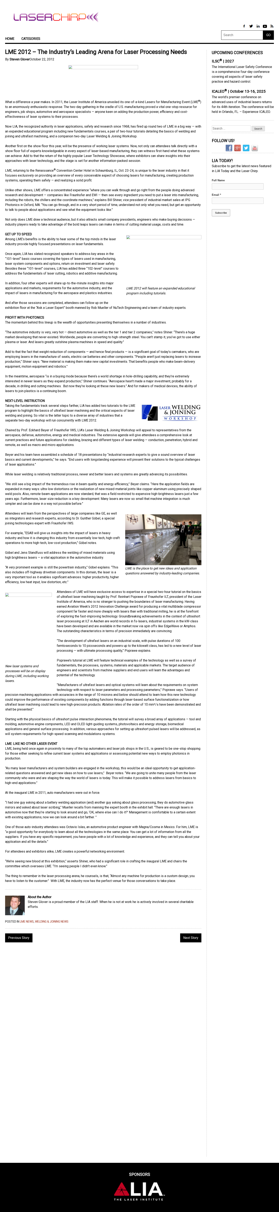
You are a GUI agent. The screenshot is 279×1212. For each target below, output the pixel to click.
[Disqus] (103, 998)
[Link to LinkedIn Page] (258, 28)
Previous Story (18, 938)
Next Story (190, 938)
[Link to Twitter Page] (251, 28)
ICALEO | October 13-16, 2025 (239, 91)
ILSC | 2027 (223, 61)
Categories (30, 39)
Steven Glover (20, 59)
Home (9, 39)
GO (268, 35)
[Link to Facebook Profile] (244, 28)
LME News (27, 921)
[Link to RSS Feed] (272, 28)
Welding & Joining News (51, 921)
